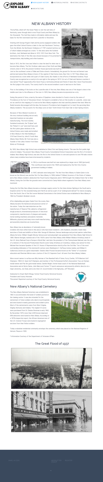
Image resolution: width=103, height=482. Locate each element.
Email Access (14, 460)
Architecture (38, 9)
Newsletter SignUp (56, 461)
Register (68, 460)
